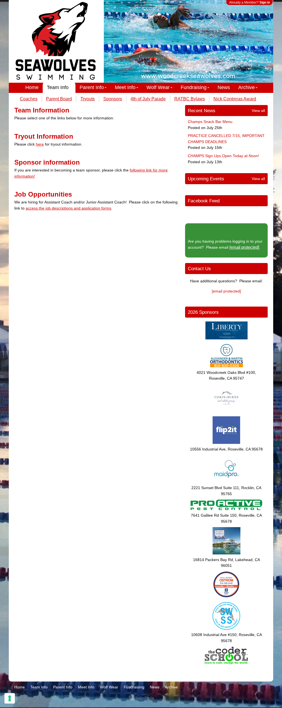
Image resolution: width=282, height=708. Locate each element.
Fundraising (194, 87)
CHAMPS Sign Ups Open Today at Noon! (223, 156)
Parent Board (59, 98)
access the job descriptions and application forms (68, 208)
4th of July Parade (148, 98)
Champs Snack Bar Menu (210, 121)
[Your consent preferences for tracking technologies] (9, 698)
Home (32, 87)
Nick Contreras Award (234, 98)
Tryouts (87, 98)
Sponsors (112, 98)
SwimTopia (141, 697)
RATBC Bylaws (189, 98)
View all (258, 110)
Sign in (264, 2)
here (40, 144)
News (224, 87)
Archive (246, 87)
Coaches (28, 98)
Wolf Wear (158, 87)
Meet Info (125, 87)
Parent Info (92, 87)
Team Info (58, 87)
